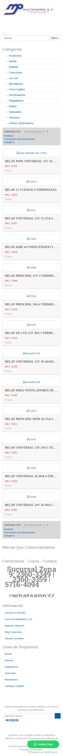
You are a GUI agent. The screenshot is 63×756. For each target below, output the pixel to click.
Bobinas (13, 67)
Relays (13, 106)
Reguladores (16, 100)
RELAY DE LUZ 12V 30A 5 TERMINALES (34, 333)
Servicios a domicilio (15, 613)
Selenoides (15, 112)
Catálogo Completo (14, 686)
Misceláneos (16, 83)
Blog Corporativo (13, 632)
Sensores (14, 117)
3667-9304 (41, 587)
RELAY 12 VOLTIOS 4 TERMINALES (31, 189)
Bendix (13, 61)
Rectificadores (17, 95)
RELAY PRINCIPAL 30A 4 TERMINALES (33, 304)
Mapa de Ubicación (14, 625)
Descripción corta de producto (19, 139)
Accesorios (15, 55)
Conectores (15, 72)
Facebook (12, 720)
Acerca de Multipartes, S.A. (19, 619)
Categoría (9, 142)
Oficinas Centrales (14, 638)
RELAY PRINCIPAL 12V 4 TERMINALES (33, 275)
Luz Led (13, 78)
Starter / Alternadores (21, 123)
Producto (8, 136)
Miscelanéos (11, 679)
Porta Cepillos (17, 89)
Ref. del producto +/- (34, 131)
